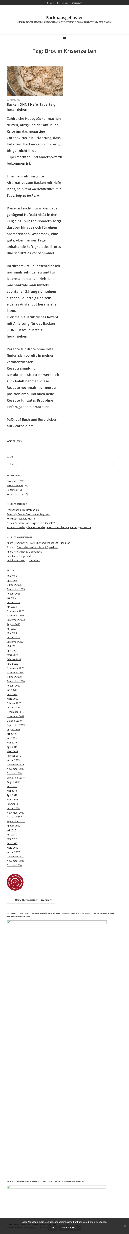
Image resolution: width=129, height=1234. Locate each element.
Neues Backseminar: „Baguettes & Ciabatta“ (31, 523)
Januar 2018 (13, 808)
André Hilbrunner (16, 542)
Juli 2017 (11, 830)
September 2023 (16, 619)
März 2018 (12, 799)
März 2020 (12, 698)
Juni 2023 (12, 628)
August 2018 (13, 782)
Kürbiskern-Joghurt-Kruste (21, 518)
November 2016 (15, 860)
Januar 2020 (13, 707)
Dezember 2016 (15, 856)
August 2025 (13, 593)
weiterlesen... (16, 441)
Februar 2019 (14, 755)
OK (53, 1227)
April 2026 (12, 580)
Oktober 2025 (14, 584)
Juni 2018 (12, 786)
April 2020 (12, 694)
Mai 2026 (12, 576)
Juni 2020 (12, 690)
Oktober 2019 (14, 720)
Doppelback (35, 551)
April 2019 (12, 747)
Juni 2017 (12, 834)
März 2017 (12, 847)
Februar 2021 (14, 659)
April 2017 (12, 843)
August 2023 (13, 624)
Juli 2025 (11, 598)
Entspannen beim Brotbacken (23, 509)
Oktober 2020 (14, 676)
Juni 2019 (12, 738)
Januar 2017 (13, 852)
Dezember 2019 (15, 711)
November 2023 (15, 615)
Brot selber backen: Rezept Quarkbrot (49, 542)
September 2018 (16, 777)
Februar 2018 (14, 803)
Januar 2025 (13, 602)
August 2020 (13, 685)
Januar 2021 (13, 663)
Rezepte (11, 489)
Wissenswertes (15, 494)
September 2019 (16, 725)
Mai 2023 (12, 633)
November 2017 (15, 812)
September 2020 (16, 681)
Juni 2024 (12, 606)
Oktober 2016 (14, 865)
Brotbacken (13, 481)
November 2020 (15, 672)
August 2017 (13, 825)
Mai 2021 (12, 646)
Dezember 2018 (15, 764)
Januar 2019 (13, 760)
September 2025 (16, 589)
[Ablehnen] (124, 1226)
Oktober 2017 (14, 817)
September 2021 (16, 641)
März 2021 (12, 655)
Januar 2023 (13, 637)
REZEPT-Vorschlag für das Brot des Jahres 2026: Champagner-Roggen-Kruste (49, 527)
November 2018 (15, 768)
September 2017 (16, 821)
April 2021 (12, 650)
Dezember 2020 (15, 668)
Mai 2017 (12, 839)
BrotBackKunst (15, 485)
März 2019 (12, 751)
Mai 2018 (12, 790)
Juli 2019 (11, 733)
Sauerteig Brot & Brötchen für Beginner (28, 514)
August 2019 (13, 729)
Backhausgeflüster (64, 17)
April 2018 (12, 795)
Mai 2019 (12, 742)
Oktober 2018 (14, 773)
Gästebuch (34, 560)
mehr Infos (70, 1227)
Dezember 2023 (15, 611)
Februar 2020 (14, 703)
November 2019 (15, 716)
